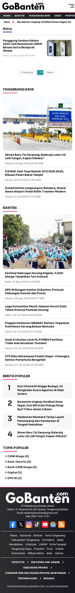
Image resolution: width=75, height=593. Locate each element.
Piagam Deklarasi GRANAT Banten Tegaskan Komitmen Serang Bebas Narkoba (37, 324)
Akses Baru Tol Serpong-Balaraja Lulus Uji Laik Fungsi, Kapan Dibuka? (35, 156)
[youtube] (46, 527)
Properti (39, 548)
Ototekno (48, 540)
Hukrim (59, 553)
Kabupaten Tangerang (25, 540)
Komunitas (18, 553)
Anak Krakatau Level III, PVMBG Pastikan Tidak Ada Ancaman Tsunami (34, 341)
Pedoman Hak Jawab (45, 562)
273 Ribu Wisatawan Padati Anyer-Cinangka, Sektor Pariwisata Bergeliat (37, 358)
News (7, 15)
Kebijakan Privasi (35, 567)
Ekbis (57, 15)
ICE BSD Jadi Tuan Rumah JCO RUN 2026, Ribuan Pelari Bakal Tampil (34, 173)
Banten (20, 15)
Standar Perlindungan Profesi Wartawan (35, 573)
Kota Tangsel (58, 544)
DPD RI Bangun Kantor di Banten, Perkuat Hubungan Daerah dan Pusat (34, 291)
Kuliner (59, 548)
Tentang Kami (27, 578)
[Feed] (62, 527)
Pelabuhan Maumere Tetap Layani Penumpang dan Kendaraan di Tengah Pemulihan (40, 420)
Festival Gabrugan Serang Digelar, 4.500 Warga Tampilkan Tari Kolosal (34, 274)
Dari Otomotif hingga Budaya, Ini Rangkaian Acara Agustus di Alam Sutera (40, 390)
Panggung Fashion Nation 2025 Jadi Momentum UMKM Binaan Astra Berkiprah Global (22, 46)
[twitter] (22, 527)
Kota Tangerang (55, 535)
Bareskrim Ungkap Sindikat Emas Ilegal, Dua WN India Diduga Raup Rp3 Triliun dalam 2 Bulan (40, 405)
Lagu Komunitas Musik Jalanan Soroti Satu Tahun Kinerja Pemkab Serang (36, 308)
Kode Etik (18, 562)
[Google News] (54, 527)
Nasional (25, 535)
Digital (15, 472)
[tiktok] (38, 527)
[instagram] (30, 527)
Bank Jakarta (19, 461)
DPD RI (15, 478)
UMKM (43, 544)
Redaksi (48, 578)
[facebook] (13, 527)
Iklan (49, 553)
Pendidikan (16, 544)
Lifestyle (30, 544)
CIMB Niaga (18, 456)
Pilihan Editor (36, 553)
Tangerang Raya (39, 15)
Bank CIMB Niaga (22, 467)
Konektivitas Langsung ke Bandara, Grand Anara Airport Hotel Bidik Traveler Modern (35, 189)
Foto (50, 548)
